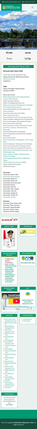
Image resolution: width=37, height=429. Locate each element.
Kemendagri (26, 321)
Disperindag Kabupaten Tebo (9, 383)
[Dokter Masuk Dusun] (27, 231)
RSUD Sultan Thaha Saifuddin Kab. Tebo (10, 320)
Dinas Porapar (9, 361)
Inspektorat (8, 387)
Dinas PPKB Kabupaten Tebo (9, 330)
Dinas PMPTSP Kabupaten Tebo (9, 343)
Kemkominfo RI (27, 319)
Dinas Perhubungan (9, 138)
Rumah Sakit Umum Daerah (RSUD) (14, 162)
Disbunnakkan (9, 349)
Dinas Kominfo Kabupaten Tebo (9, 367)
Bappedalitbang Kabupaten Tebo (9, 327)
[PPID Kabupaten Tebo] (28, 258)
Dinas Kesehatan (8, 111)
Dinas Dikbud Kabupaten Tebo (9, 378)
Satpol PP (7, 380)
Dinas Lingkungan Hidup (11, 115)
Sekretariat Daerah (9, 79)
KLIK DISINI (9, 405)
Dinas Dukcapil (9, 340)
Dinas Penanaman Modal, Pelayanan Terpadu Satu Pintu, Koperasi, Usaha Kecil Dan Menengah (17, 127)
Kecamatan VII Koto (9, 197)
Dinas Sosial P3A (9, 386)
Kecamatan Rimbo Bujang (11, 176)
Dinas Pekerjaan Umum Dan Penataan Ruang (17, 117)
